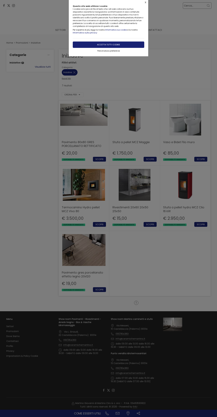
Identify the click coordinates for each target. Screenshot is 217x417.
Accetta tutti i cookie (108, 44)
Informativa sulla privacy (85, 32)
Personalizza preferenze (108, 50)
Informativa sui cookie (116, 29)
